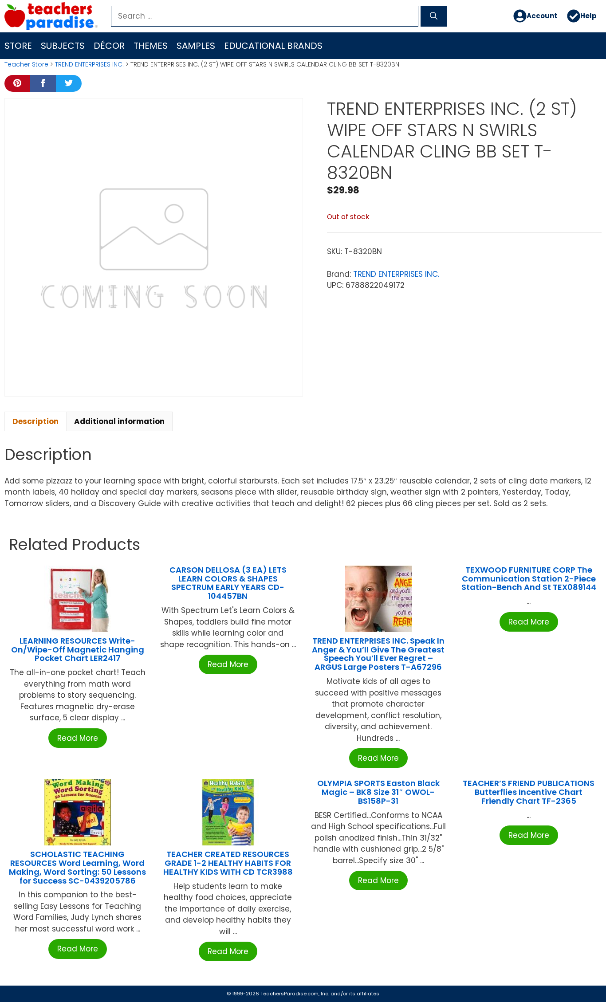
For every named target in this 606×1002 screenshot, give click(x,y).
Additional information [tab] (119, 421)
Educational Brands (273, 45)
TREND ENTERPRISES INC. (89, 64)
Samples (196, 45)
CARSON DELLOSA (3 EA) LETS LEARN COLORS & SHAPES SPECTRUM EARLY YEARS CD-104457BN (228, 582)
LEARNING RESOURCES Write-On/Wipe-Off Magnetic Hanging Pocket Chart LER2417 (77, 649)
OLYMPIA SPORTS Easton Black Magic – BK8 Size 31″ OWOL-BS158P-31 (378, 792)
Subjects (63, 45)
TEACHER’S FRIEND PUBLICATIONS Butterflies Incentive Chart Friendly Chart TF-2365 (528, 792)
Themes (151, 45)
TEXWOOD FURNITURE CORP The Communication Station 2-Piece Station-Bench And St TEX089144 (528, 578)
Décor (109, 45)
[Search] (434, 16)
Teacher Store (26, 64)
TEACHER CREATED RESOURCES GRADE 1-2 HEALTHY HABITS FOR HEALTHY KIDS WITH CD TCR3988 (228, 863)
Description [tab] (35, 421)
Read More (77, 738)
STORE (18, 45)
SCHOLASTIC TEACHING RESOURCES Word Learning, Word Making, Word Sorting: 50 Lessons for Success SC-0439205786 (77, 867)
